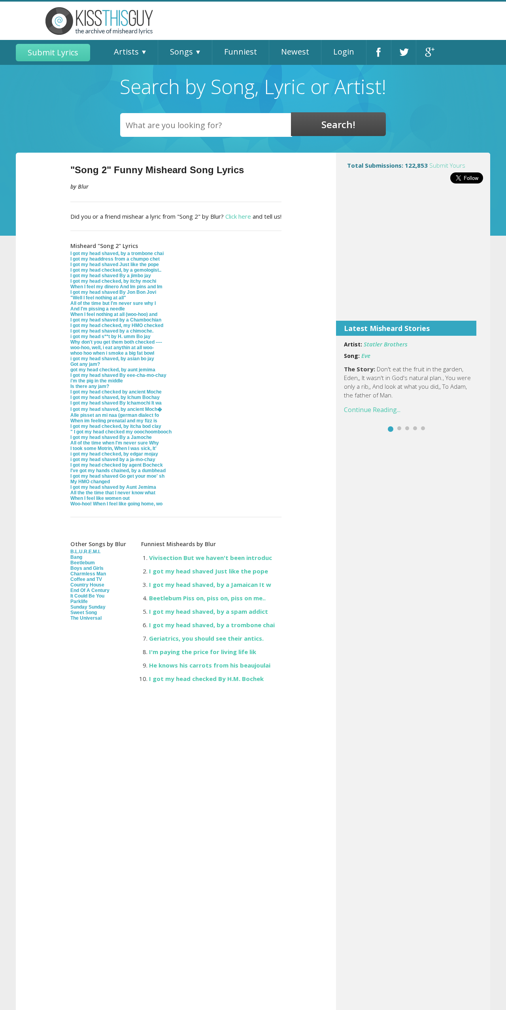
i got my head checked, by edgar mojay (114, 454)
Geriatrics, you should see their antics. (206, 638)
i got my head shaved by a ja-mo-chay (112, 459)
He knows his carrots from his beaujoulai (209, 665)
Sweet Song (83, 612)
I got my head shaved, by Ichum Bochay (115, 397)
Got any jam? (85, 364)
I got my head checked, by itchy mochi (113, 281)
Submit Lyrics (53, 52)
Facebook (378, 52)
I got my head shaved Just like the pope (114, 264)
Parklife (79, 601)
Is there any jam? (89, 386)
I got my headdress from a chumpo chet (115, 259)
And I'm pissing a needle (97, 309)
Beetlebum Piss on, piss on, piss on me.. (207, 598)
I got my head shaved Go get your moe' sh (117, 476)
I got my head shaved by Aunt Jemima (113, 487)
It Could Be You (87, 596)
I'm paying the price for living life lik (202, 652)
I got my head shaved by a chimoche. (111, 331)
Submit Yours (447, 165)
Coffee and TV (86, 579)
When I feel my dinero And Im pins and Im (116, 286)
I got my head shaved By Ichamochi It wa (116, 403)
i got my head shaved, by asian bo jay (112, 358)
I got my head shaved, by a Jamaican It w (210, 584)
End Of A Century (90, 590)
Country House (87, 585)
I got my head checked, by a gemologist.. (115, 270)
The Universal (86, 618)
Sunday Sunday (88, 607)
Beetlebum (82, 563)
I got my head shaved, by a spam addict (208, 611)
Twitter (403, 52)
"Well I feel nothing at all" (98, 298)
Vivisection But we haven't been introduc (210, 558)
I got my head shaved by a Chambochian (115, 320)
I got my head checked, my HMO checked (116, 325)
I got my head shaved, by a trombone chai (117, 253)
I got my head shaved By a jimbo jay (110, 275)
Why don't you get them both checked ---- (116, 342)
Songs (181, 51)
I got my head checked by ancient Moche (116, 392)
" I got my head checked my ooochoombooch (121, 432)
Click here (238, 216)
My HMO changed (90, 481)
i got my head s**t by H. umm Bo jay (110, 336)
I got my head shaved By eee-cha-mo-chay (118, 375)
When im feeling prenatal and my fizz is (113, 421)
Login (343, 51)
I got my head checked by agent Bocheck (116, 465)
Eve (365, 355)
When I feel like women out (100, 498)
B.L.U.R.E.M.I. (85, 551)
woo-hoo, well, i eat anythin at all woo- (112, 347)
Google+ (428, 52)
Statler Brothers (386, 344)
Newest (295, 51)
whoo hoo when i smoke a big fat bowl (112, 353)
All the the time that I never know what (112, 493)
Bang (76, 557)
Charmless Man (88, 574)
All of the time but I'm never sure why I (113, 303)
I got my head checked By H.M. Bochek (206, 679)
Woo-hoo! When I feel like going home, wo (116, 504)
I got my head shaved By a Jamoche (111, 437)
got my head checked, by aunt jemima (112, 370)
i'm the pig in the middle (96, 381)
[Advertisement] (413, 257)
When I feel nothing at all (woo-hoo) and (113, 314)
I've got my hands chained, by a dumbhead (118, 470)
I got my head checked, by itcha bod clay (115, 426)
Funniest (240, 51)
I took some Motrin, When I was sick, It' (113, 448)
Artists (126, 51)
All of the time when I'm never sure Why (114, 443)
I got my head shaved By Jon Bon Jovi (113, 292)
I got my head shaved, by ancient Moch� (116, 409)
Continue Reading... (372, 409)
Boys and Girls (87, 568)
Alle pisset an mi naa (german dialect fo (114, 415)
